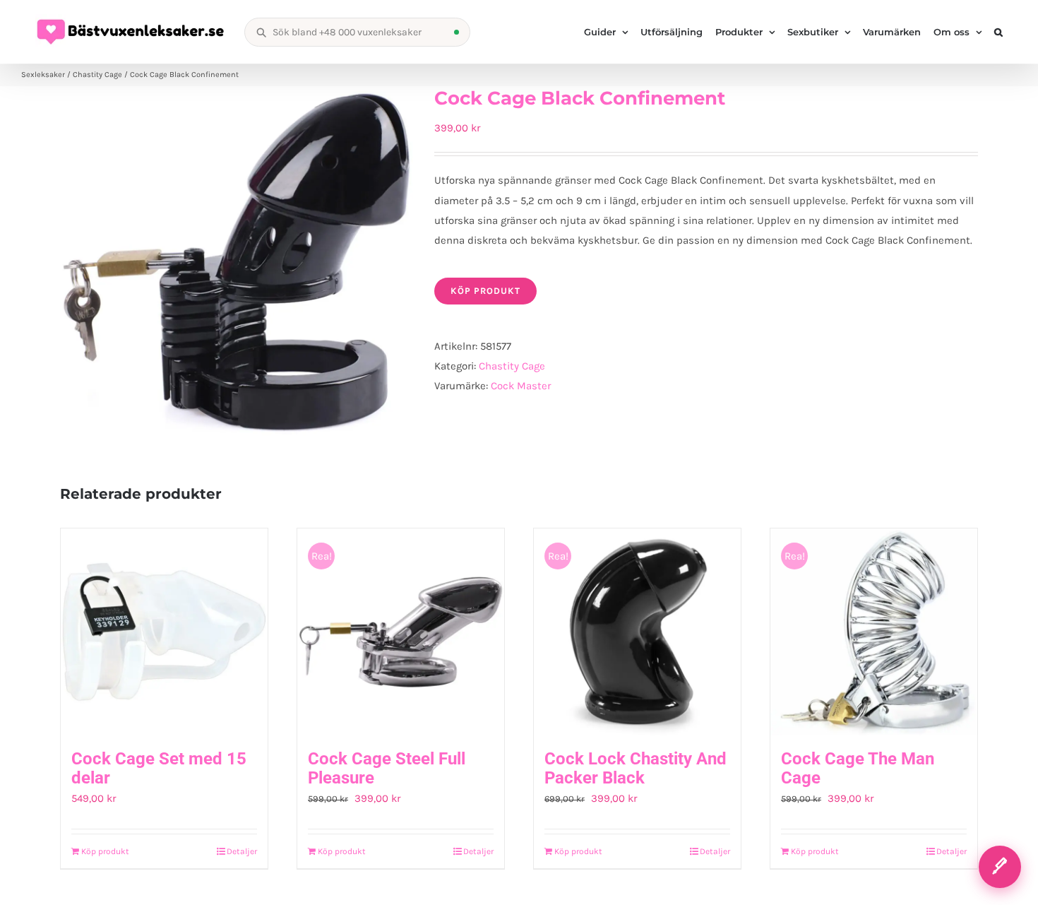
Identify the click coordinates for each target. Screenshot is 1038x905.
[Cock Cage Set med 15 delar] (164, 631)
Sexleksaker (43, 74)
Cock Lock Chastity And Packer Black (635, 768)
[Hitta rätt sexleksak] (1000, 867)
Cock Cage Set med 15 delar (158, 768)
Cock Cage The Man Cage (857, 768)
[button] (998, 32)
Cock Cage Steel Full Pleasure (386, 768)
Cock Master (521, 385)
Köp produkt (485, 290)
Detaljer (242, 851)
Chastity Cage (97, 74)
